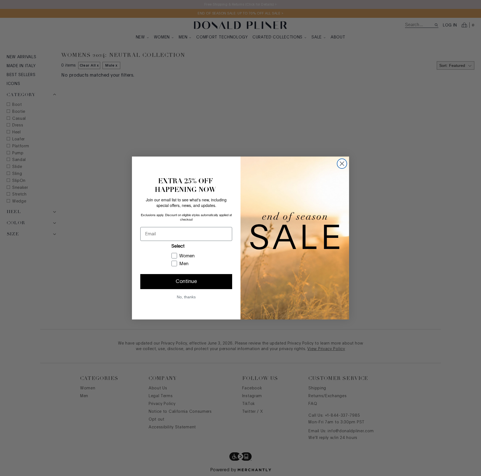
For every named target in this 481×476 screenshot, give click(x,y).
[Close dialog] (342, 164)
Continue (186, 281)
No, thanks (186, 297)
